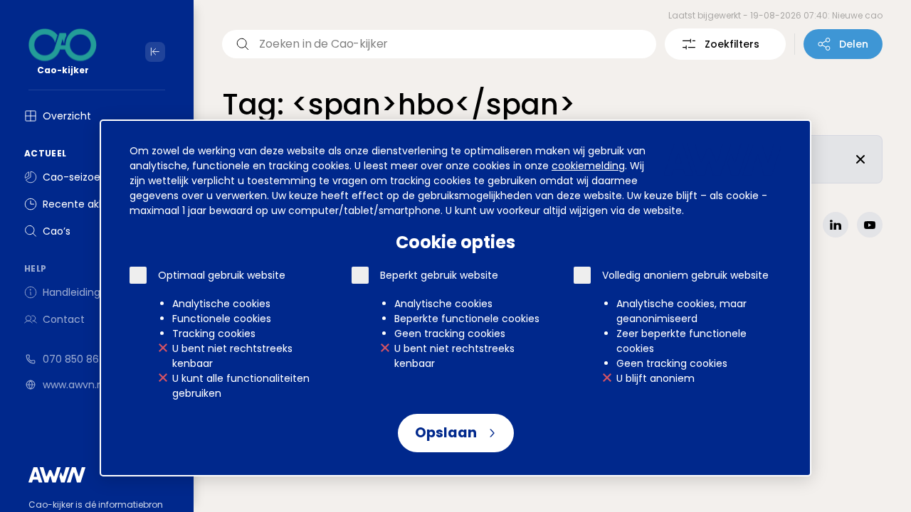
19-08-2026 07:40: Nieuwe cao (816, 15)
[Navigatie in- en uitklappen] (155, 52)
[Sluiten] (860, 159)
